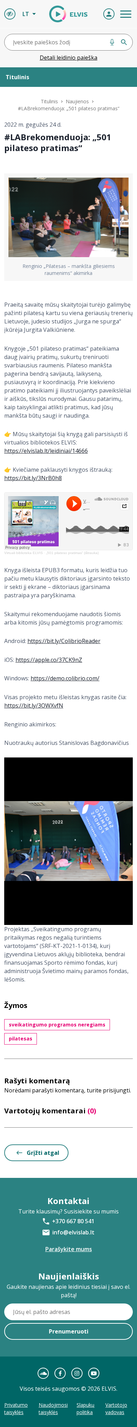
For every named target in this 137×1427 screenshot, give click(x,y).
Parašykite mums (68, 1249)
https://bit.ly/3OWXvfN (33, 705)
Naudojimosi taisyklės (53, 1408)
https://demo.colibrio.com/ (65, 678)
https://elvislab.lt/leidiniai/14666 (46, 451)
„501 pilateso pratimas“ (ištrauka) (72, 553)
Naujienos (77, 101)
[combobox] (68, 42)
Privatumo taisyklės (16, 1408)
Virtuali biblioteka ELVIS (23, 553)
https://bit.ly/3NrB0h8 (33, 478)
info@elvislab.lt (73, 1232)
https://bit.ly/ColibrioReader (63, 641)
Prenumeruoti (69, 1331)
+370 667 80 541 (73, 1221)
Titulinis (49, 101)
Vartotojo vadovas (116, 1408)
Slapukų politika (85, 1408)
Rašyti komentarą (37, 1080)
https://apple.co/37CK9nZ (48, 660)
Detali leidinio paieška (68, 57)
